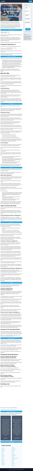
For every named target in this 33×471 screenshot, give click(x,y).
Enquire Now (11, 282)
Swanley (13, 456)
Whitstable (2, 459)
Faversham (2, 409)
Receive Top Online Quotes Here (11, 411)
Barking (15, 409)
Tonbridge (13, 450)
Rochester (2, 455)
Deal (12, 464)
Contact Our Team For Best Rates (11, 56)
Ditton (2, 458)
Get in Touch (11, 167)
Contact (31, 1)
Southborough (14, 455)
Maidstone (2, 454)
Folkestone (13, 459)
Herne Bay (3, 463)
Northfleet (13, 447)
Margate (13, 460)
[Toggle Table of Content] (8, 32)
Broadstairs (13, 465)
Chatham (12, 409)
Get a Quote (10, 16)
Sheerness (5, 409)
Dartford (13, 451)
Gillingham (9, 409)
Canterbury (3, 462)
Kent (2, 453)
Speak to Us (11, 222)
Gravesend (3, 464)
